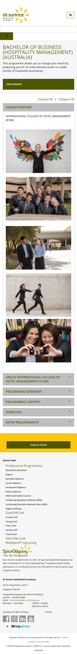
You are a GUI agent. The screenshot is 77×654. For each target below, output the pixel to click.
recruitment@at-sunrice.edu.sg (24, 600)
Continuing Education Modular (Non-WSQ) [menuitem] (26, 504)
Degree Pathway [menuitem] (13, 508)
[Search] (6, 36)
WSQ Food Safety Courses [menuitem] (18, 495)
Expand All (45, 99)
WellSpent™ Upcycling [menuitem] (21, 543)
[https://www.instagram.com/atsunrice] (14, 619)
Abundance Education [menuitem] (16, 470)
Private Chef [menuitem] (12, 517)
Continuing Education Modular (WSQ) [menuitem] (24, 500)
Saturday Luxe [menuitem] (16, 538)
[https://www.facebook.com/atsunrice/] (6, 619)
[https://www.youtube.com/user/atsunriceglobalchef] (30, 619)
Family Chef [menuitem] (11, 530)
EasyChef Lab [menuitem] (15, 513)
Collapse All (66, 99)
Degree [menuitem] (9, 474)
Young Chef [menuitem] (11, 521)
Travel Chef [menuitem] (11, 534)
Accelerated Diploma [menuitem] (16, 487)
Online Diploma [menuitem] (13, 491)
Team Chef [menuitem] (11, 525)
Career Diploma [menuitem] (13, 483)
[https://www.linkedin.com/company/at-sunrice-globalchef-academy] (22, 619)
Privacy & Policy (44, 642)
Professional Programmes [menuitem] (24, 466)
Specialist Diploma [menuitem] (15, 478)
